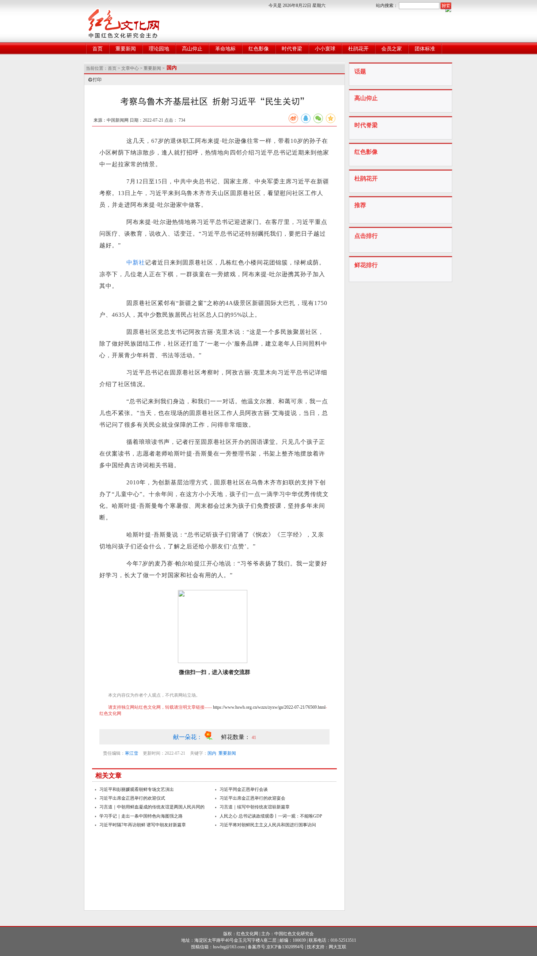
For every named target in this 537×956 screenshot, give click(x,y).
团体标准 (425, 49)
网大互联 (337, 946)
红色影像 (258, 49)
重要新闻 (125, 49)
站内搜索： (387, 5)
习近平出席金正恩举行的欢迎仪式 (132, 798)
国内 (211, 753)
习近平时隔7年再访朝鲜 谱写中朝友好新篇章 (142, 824)
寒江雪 (131, 753)
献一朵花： (188, 737)
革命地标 (225, 49)
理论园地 (159, 49)
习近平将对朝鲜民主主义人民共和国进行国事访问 (268, 824)
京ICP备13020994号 (285, 946)
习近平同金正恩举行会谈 (244, 789)
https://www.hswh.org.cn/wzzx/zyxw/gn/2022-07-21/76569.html (269, 707)
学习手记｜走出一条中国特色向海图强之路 (141, 816)
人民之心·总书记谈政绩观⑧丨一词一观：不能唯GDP (271, 816)
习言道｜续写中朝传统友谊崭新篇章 (255, 807)
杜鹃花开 (358, 49)
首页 (97, 49)
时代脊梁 (292, 49)
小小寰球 (325, 49)
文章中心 (130, 68)
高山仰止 (192, 49)
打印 (97, 79)
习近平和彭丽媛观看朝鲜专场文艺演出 (136, 789)
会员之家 (391, 49)
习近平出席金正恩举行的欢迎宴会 (252, 798)
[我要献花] (212, 737)
